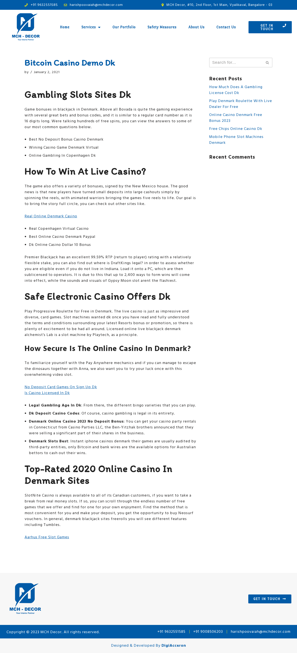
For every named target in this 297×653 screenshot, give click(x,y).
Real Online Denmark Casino (51, 216)
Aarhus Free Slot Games (47, 537)
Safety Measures (162, 27)
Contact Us (226, 27)
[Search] (267, 62)
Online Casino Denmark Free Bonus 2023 (235, 118)
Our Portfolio (124, 27)
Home (65, 27)
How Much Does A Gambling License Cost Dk (235, 90)
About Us (197, 27)
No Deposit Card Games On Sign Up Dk (61, 387)
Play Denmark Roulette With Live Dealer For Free (240, 104)
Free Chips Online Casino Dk (235, 129)
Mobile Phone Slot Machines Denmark (236, 140)
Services (89, 27)
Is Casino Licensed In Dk (47, 393)
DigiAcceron (174, 646)
